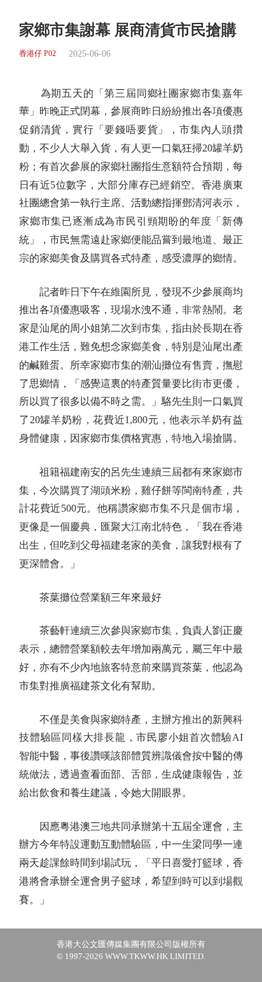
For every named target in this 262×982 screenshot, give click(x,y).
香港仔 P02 (37, 54)
